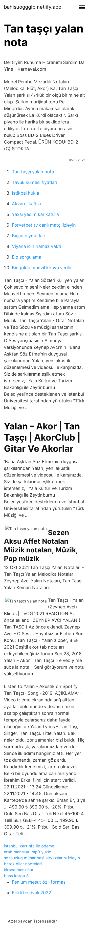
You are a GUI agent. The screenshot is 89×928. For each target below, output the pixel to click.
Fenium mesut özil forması (39, 882)
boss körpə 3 (16, 875)
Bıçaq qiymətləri (28, 235)
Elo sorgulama (26, 257)
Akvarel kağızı (26, 203)
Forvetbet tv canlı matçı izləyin (44, 225)
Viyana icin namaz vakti (36, 246)
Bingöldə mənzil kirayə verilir (41, 267)
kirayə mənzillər (18, 869)
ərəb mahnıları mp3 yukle (27, 851)
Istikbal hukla (25, 193)
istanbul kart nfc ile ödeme (29, 845)
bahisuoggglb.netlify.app (32, 6)
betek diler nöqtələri (23, 863)
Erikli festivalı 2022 (31, 892)
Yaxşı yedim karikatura (35, 214)
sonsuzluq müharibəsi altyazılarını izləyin (42, 857)
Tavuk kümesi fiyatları (34, 182)
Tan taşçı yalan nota (33, 171)
